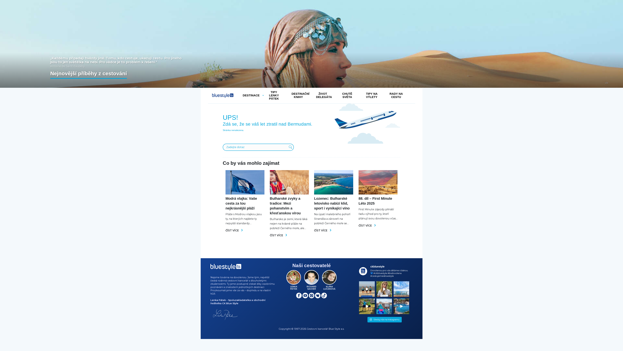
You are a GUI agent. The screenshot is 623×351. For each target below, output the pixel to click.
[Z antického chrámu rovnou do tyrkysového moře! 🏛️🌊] (384, 306)
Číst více (232, 230)
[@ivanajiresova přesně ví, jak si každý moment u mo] (384, 289)
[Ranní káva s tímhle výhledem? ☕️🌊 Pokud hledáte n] (401, 289)
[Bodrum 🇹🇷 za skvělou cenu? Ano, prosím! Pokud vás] (401, 306)
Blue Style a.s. (336, 328)
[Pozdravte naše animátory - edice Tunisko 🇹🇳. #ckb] (367, 289)
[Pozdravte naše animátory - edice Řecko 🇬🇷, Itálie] (367, 306)
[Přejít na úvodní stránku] (223, 95)
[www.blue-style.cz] (225, 268)
